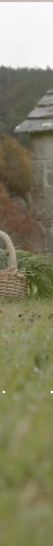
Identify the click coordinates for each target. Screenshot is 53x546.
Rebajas (26, 5)
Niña (27, 4)
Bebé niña (20, 4)
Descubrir (26, 276)
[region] (26, 274)
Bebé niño (24, 4)
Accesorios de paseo (38, 3)
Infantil (33, 4)
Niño (30, 4)
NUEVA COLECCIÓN (14, 3)
